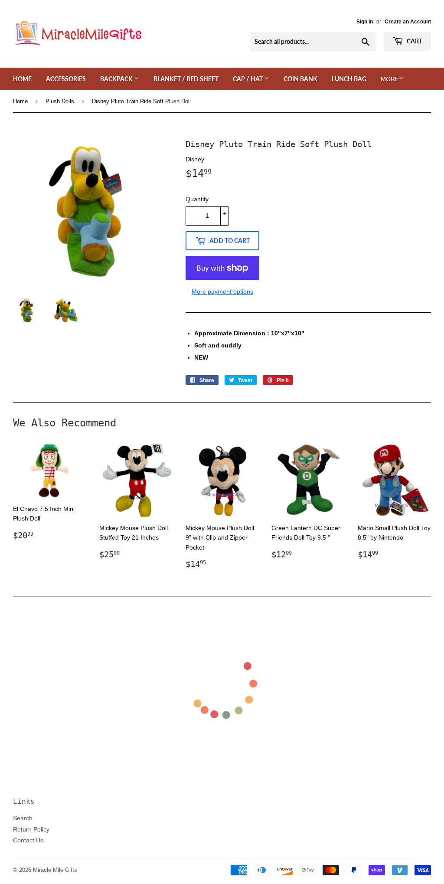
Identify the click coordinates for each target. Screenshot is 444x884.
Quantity (197, 199)
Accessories (66, 78)
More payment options (222, 291)
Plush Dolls (60, 101)
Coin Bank (300, 78)
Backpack (117, 78)
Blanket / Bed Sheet (186, 78)
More (390, 78)
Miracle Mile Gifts (55, 869)
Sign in (364, 21)
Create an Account (408, 21)
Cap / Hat (248, 78)
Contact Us (28, 840)
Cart (413, 41)
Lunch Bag (349, 78)
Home (22, 78)
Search (23, 818)
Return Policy (31, 829)
